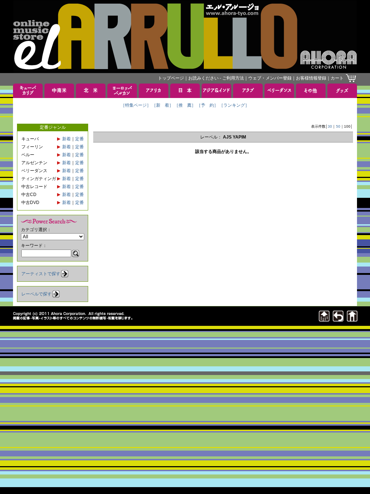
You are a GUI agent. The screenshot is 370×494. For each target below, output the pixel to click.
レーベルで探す (36, 294)
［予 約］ (207, 105)
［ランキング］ (234, 105)
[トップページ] (352, 319)
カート (337, 78)
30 (330, 126)
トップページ (171, 78)
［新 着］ (162, 105)
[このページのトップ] (324, 319)
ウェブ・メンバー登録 (270, 78)
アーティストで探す (40, 273)
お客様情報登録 (311, 78)
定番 (79, 138)
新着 (66, 138)
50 (338, 126)
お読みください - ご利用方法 (216, 78)
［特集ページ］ (136, 105)
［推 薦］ (185, 105)
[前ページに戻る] (338, 319)
